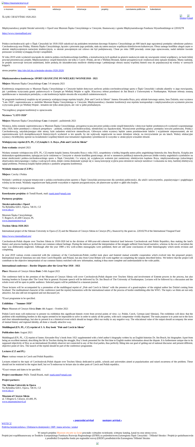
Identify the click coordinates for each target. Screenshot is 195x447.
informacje (81, 9)
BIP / (53, 427)
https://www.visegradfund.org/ (16, 33)
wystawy (32, 9)
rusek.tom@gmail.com (60, 193)
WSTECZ (7, 423)
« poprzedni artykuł (83, 420)
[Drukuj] (183, 16)
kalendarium (155, 9)
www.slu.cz (8, 209)
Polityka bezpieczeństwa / (14, 427)
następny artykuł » (112, 420)
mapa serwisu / (64, 427)
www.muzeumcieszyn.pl (14, 220)
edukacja (57, 9)
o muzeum (8, 9)
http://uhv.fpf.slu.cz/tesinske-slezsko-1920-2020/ (41, 70)
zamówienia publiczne (135, 9)
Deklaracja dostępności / (39, 427)
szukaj (75, 427)
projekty (104, 9)
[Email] (190, 16)
